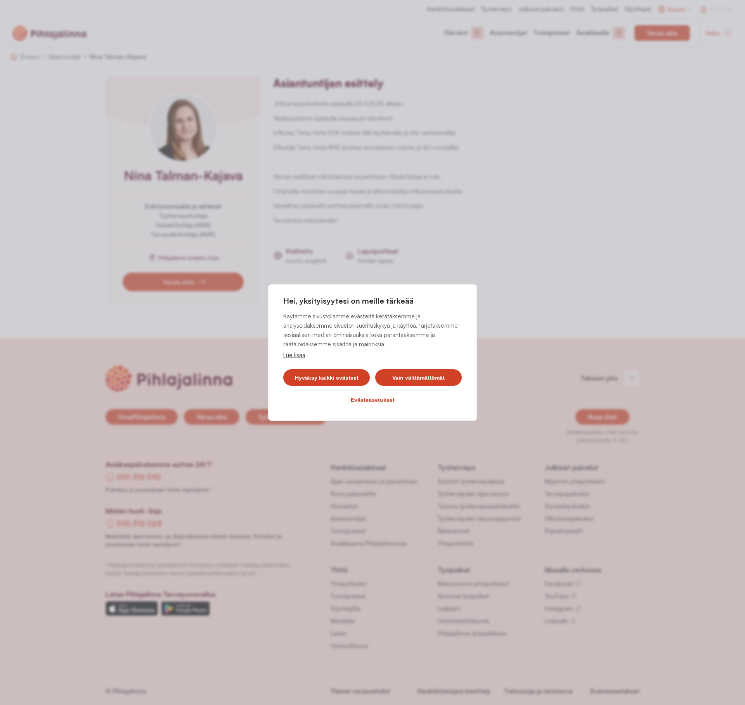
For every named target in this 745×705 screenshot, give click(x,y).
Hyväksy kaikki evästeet (327, 378)
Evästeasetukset (373, 400)
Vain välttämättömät (418, 378)
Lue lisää (294, 355)
